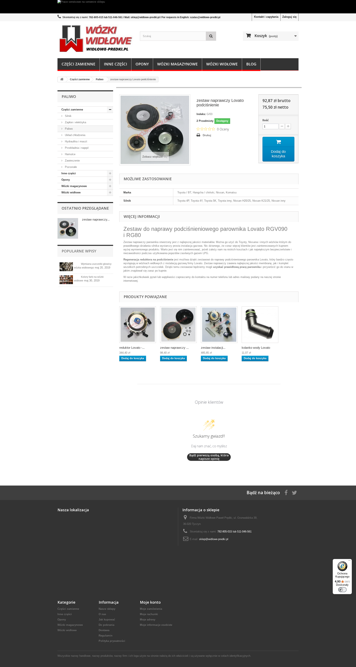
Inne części (115, 64)
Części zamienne (78, 64)
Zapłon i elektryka (75, 122)
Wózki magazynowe (177, 64)
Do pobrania (106, 624)
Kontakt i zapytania (266, 16)
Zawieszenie (72, 160)
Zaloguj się (289, 16)
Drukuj (207, 135)
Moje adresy (147, 619)
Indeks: (201, 114)
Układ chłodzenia (74, 135)
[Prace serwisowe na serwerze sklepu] (178, 6)
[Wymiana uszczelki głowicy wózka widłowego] (66, 266)
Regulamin (105, 635)
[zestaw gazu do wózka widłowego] (219, 324)
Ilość (265, 120)
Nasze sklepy (107, 608)
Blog (251, 64)
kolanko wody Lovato (256, 347)
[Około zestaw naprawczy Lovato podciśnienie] (67, 228)
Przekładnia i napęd (76, 147)
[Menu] (349, 561)
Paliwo (68, 128)
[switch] (342, 589)
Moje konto (150, 602)
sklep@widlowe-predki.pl (213, 539)
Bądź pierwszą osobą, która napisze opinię (209, 457)
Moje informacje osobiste (156, 624)
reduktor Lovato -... (132, 347)
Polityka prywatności (112, 641)
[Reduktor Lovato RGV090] (137, 324)
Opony (142, 64)
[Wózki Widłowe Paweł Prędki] (95, 38)
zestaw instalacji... (213, 347)
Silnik (67, 115)
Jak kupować (107, 619)
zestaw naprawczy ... (174, 347)
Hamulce (69, 154)
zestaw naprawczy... (96, 219)
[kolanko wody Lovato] (260, 324)
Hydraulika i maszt (75, 141)
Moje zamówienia (151, 608)
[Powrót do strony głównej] (62, 79)
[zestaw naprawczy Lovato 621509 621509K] (178, 324)
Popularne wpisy (79, 251)
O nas (102, 614)
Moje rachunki (149, 614)
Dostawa (104, 630)
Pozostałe (70, 166)
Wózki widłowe (222, 64)
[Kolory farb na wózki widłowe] (66, 279)
